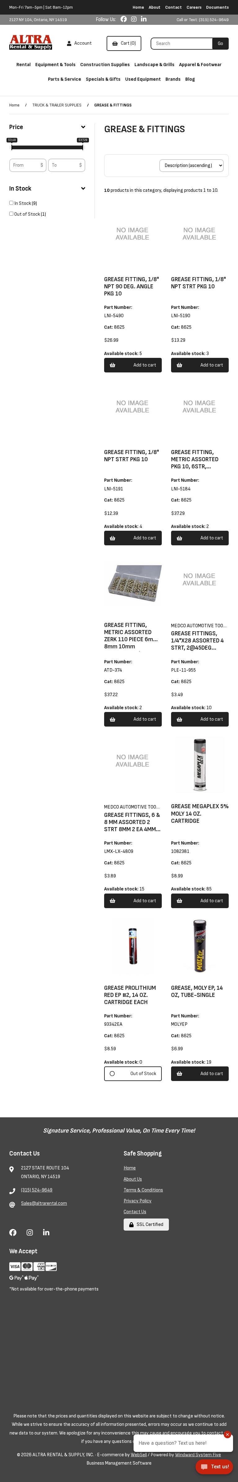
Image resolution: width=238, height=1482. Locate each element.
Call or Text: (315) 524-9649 (203, 19)
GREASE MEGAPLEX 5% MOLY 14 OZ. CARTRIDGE (200, 813)
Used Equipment (143, 79)
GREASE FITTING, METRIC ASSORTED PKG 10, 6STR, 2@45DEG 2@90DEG (197, 463)
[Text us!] (214, 1469)
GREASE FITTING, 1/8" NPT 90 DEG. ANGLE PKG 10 (131, 286)
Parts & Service (64, 79)
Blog (190, 79)
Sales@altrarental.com (44, 1203)
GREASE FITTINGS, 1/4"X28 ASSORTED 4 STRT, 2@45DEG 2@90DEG (197, 644)
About (155, 7)
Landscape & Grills (154, 65)
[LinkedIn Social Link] (143, 19)
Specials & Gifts (103, 79)
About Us (133, 1179)
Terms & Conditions (143, 1190)
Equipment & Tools (55, 65)
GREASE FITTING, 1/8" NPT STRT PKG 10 (198, 283)
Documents (217, 7)
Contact (173, 7)
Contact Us (135, 1212)
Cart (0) (127, 43)
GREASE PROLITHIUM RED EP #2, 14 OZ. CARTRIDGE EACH (130, 995)
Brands (173, 79)
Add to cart (145, 365)
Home (138, 7)
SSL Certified (149, 1224)
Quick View (141, 273)
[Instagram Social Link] (134, 19)
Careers (194, 7)
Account (82, 43)
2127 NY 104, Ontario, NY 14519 (38, 19)
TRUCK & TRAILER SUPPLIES (57, 105)
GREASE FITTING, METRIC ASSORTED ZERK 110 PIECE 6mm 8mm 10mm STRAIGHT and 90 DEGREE (131, 643)
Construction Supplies (105, 65)
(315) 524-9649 (36, 1190)
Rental (23, 65)
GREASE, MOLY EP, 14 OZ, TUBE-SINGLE (197, 991)
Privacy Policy (138, 1201)
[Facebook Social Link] (124, 19)
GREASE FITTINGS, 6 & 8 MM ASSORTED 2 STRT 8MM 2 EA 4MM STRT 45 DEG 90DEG (132, 826)
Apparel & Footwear (200, 65)
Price (16, 127)
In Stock (20, 188)
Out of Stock (27, 214)
